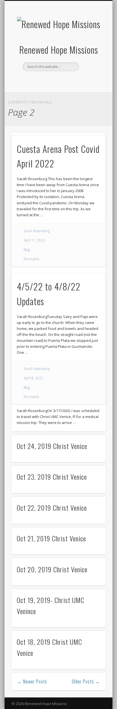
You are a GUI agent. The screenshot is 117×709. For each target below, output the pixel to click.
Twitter (57, 81)
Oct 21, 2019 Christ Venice (51, 538)
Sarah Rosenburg (37, 230)
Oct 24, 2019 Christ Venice (52, 446)
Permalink (31, 259)
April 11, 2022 (34, 240)
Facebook (46, 81)
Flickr (69, 81)
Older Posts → (86, 681)
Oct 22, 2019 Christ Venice (52, 507)
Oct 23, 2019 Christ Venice (52, 476)
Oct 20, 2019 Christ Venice (52, 569)
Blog (27, 249)
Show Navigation (91, 50)
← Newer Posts (32, 681)
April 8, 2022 (33, 378)
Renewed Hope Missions (58, 49)
